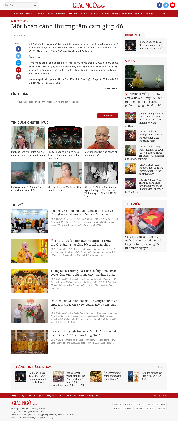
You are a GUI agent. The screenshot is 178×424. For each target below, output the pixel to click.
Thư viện (132, 204)
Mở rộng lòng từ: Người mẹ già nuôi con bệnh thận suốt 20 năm (28, 153)
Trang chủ (18, 14)
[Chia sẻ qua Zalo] (18, 63)
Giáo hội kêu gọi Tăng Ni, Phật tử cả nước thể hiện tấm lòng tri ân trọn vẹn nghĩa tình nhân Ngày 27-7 (144, 242)
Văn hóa (40, 14)
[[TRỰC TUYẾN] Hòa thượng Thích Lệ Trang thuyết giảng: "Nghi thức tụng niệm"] (130, 135)
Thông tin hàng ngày (32, 367)
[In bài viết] (18, 77)
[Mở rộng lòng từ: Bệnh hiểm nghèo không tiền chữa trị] (28, 173)
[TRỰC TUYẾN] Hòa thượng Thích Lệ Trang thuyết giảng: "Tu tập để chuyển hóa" (151, 169)
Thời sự (29, 14)
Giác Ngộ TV (38, 396)
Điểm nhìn (60, 14)
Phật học (73, 14)
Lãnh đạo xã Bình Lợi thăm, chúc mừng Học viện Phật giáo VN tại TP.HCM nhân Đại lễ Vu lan (83, 212)
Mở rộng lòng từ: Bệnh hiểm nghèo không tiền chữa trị (26, 189)
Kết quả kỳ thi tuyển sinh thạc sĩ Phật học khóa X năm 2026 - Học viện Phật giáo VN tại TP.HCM (69, 379)
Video (50, 14)
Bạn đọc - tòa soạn (20, 21)
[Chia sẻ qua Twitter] (18, 56)
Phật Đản (117, 408)
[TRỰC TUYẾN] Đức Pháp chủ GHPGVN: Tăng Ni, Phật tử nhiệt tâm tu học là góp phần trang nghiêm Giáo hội (143, 99)
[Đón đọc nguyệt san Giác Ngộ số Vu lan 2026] (133, 376)
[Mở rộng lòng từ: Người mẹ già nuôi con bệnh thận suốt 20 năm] (28, 137)
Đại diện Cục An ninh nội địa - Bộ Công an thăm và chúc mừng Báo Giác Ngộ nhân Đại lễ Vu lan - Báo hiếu (84, 304)
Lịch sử (138, 14)
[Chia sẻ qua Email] (18, 70)
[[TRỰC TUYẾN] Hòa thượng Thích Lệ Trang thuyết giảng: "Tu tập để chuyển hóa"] (130, 168)
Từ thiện (149, 14)
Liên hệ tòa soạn (70, 396)
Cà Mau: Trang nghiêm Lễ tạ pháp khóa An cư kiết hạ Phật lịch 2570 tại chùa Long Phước (84, 333)
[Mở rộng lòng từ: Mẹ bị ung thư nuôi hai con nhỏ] (64, 173)
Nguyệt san (26, 396)
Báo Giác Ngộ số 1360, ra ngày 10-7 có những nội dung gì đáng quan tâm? (64, 155)
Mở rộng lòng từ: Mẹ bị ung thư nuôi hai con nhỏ (64, 189)
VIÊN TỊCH (140, 404)
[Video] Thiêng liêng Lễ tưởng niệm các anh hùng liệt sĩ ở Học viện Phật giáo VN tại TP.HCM (144, 119)
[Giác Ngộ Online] (58, 403)
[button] (159, 377)
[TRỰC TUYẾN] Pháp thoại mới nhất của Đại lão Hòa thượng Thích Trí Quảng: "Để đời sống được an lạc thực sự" (144, 152)
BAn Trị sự (117, 404)
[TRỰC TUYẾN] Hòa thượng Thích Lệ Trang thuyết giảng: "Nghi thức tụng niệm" (151, 136)
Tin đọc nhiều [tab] (133, 35)
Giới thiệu (150, 408)
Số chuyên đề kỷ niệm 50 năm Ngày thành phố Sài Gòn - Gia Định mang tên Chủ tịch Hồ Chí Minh (100, 192)
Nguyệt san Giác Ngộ (122, 14)
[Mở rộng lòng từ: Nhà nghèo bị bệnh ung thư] (101, 137)
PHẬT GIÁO (129, 404)
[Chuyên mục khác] (163, 13)
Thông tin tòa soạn (53, 396)
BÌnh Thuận (139, 408)
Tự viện (105, 14)
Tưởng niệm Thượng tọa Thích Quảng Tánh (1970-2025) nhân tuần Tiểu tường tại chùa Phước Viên (84, 272)
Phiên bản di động (86, 396)
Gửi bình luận (107, 116)
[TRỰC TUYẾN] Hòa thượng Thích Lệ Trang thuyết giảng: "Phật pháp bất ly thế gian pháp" (81, 242)
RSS (97, 396)
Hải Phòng (127, 408)
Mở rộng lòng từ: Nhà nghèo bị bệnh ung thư (100, 153)
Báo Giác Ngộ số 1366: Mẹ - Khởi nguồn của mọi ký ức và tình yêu (150, 45)
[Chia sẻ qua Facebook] (18, 49)
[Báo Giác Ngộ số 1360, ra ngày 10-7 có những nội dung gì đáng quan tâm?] (64, 137)
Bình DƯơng (161, 408)
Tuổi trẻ (94, 14)
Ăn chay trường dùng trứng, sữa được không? (112, 375)
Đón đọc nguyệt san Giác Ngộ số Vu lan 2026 (152, 375)
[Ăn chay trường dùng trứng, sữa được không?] (96, 376)
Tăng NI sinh (160, 404)
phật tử (150, 404)
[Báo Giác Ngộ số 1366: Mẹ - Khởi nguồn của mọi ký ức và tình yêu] (20, 376)
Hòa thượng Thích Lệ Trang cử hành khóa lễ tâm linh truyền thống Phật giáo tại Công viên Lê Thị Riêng (144, 185)
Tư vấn (84, 14)
